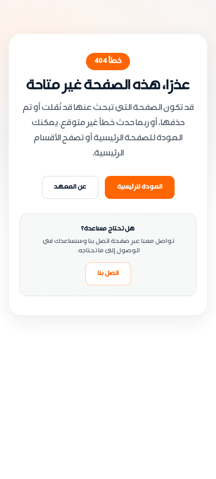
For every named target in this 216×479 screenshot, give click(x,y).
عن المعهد (70, 187)
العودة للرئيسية (140, 187)
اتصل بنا (108, 274)
